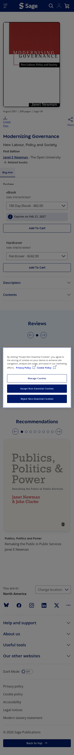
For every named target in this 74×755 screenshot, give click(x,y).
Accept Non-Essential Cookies (37, 388)
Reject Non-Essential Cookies (37, 398)
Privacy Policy (23, 367)
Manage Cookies (37, 378)
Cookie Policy (44, 367)
